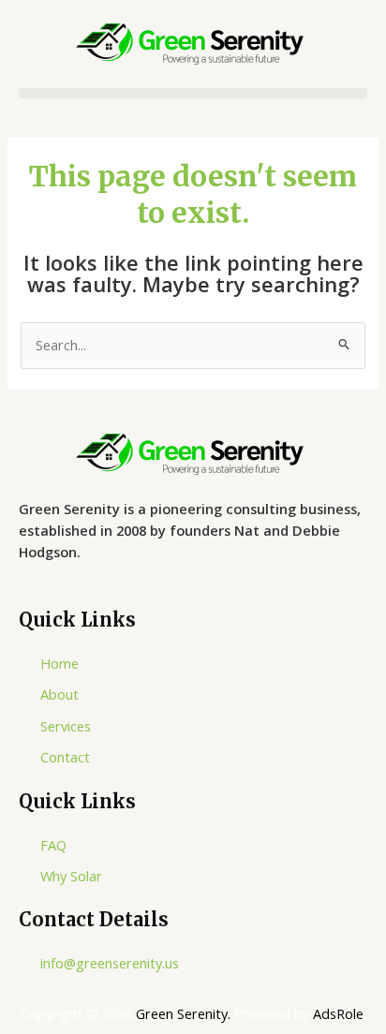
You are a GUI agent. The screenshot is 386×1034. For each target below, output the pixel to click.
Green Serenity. (185, 1013)
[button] (193, 93)
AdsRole (338, 1013)
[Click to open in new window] (193, 454)
